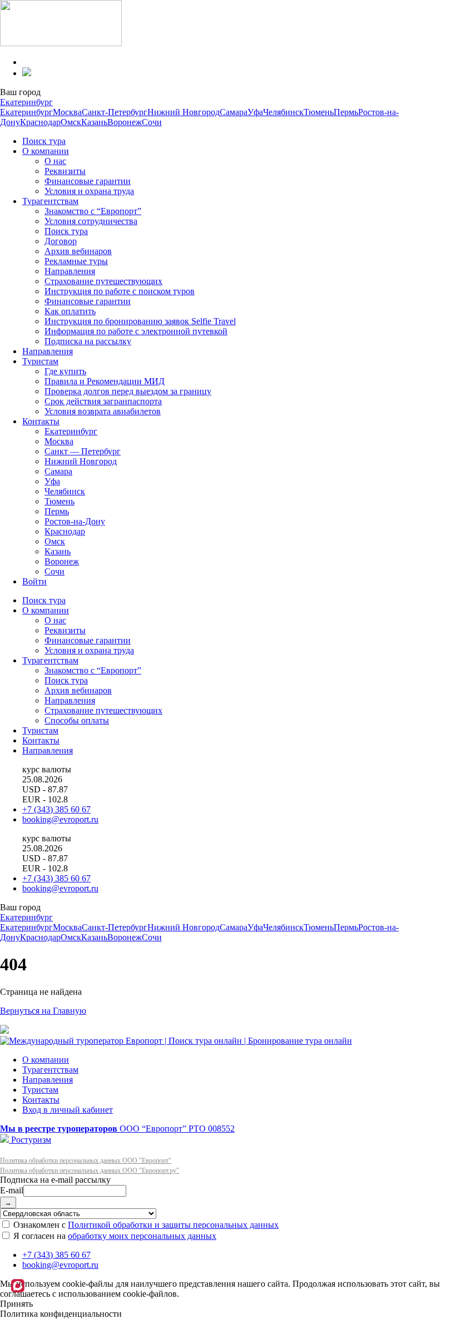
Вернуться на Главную (43, 1010)
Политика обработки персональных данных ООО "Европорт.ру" (89, 1170)
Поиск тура (44, 141)
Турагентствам (50, 201)
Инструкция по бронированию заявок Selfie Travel (140, 321)
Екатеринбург (26, 102)
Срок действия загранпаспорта (103, 401)
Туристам (40, 361)
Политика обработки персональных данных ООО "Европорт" (85, 1160)
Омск (71, 122)
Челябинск (283, 112)
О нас (55, 161)
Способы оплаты (76, 720)
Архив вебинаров (78, 251)
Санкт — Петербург (82, 451)
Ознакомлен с (145, 1224)
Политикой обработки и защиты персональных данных (173, 1224)
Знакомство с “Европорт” (92, 211)
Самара (233, 112)
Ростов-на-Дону (74, 521)
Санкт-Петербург (114, 112)
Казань (94, 122)
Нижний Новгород (183, 112)
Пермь (346, 112)
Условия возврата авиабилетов (102, 411)
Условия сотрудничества (90, 221)
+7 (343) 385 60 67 (56, 809)
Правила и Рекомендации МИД (104, 381)
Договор (60, 241)
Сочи (152, 122)
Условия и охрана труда (89, 191)
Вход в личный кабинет (67, 1109)
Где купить (65, 371)
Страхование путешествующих (103, 281)
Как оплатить (70, 311)
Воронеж (124, 122)
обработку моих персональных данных (142, 1236)
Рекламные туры (76, 261)
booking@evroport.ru (60, 819)
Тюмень (319, 112)
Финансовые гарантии (87, 181)
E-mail (11, 1190)
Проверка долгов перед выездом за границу (127, 391)
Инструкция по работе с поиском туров (119, 291)
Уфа (255, 112)
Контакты (41, 421)
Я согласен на (113, 1236)
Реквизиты (65, 171)
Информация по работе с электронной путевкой (135, 331)
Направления (69, 271)
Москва (67, 112)
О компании (45, 151)
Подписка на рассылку (87, 341)
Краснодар (40, 122)
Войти (34, 581)
